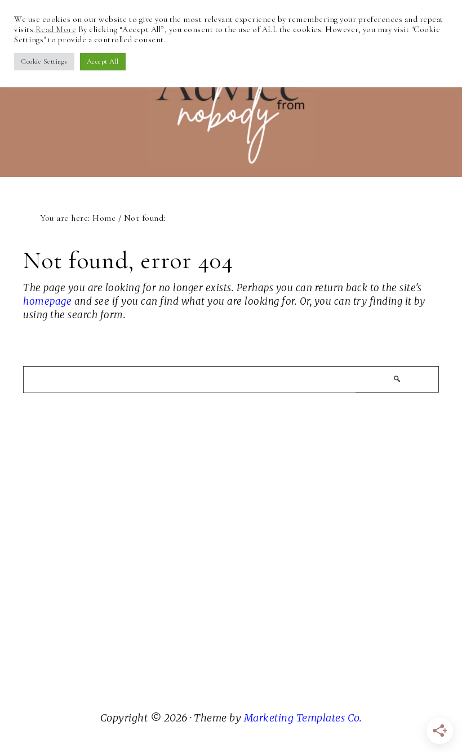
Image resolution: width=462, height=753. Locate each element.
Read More (56, 29)
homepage (47, 301)
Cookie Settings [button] (44, 61)
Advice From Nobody (231, 95)
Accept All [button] (103, 61)
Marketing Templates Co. (303, 717)
